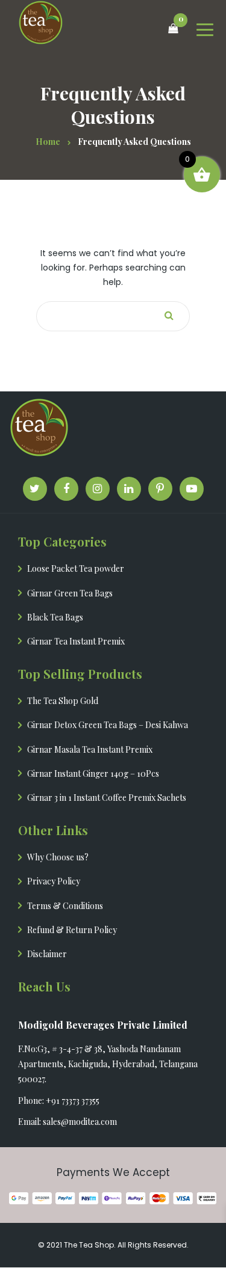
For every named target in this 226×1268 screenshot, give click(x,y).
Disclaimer (47, 954)
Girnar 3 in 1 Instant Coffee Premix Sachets (106, 797)
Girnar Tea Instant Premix (76, 641)
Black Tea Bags (55, 617)
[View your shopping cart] (165, 29)
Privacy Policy (53, 881)
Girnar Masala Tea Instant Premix (89, 749)
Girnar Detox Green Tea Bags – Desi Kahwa (107, 724)
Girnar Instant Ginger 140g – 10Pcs (93, 773)
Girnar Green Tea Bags (70, 593)
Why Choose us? (58, 857)
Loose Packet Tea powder (75, 568)
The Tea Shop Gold (62, 700)
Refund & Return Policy (72, 930)
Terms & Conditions (65, 905)
